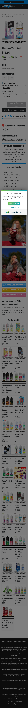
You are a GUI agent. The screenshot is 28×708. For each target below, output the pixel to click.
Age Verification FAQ (14, 207)
